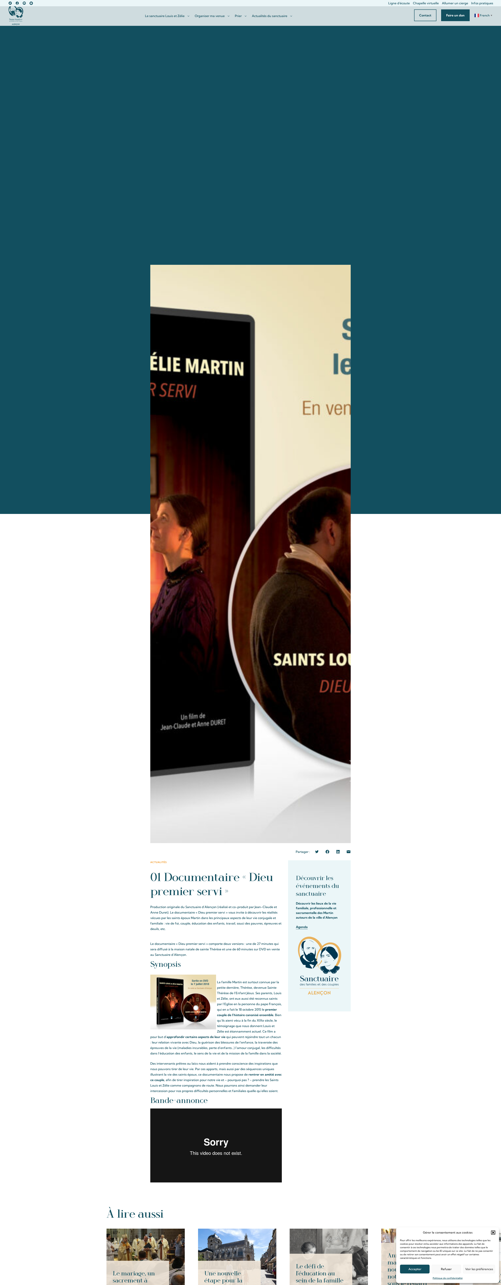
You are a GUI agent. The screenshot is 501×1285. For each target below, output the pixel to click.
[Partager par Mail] (348, 852)
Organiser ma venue (210, 16)
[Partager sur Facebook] (327, 852)
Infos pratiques (482, 3)
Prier (238, 16)
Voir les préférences (479, 1269)
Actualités (158, 862)
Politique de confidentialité (448, 1278)
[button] (493, 1233)
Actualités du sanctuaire (269, 16)
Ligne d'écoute (399, 3)
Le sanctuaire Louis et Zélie (165, 16)
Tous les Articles (377, 1213)
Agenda (302, 927)
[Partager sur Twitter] (317, 852)
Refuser (446, 1269)
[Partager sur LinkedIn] (338, 852)
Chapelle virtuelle (426, 3)
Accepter (414, 1269)
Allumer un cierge (455, 3)
